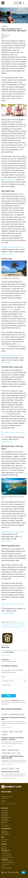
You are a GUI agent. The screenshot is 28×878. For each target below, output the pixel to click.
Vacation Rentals (4, 831)
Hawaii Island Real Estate (5, 817)
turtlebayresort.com (6, 541)
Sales (18, 753)
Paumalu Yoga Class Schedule (9, 355)
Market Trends (6, 753)
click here (4, 414)
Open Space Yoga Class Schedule (10, 247)
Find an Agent (3, 846)
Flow (15, 623)
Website (3, 655)
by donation (9, 309)
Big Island (4, 731)
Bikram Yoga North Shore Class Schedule (12, 604)
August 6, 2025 (13, 778)
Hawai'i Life (5, 33)
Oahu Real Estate (4, 814)
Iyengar (23, 623)
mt (2, 625)
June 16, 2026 (9, 727)
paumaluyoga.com (6, 362)
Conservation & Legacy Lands (8, 862)
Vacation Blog (3, 841)
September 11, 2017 (5, 35)
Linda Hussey (3, 746)
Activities (18, 622)
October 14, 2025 (10, 764)
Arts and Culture (13, 714)
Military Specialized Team (7, 860)
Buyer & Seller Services (6, 855)
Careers (2, 866)
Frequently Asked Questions (6, 867)
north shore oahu (7, 625)
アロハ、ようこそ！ (5, 824)
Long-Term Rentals (4, 832)
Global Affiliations (5, 864)
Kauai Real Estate (4, 812)
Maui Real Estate (4, 815)
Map (22, 247)
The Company (5, 851)
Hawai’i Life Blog (4, 839)
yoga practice (13, 627)
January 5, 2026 (10, 746)
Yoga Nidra (6, 627)
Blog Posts (8, 655)
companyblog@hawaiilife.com (17, 650)
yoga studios (19, 627)
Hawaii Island (18, 731)
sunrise (13, 625)
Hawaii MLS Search (4, 810)
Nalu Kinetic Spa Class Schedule (10, 532)
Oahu (7, 623)
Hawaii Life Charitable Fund (7, 857)
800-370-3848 (6, 792)
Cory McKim (3, 727)
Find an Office (4, 798)
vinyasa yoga (22, 625)
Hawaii (22, 622)
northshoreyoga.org (6, 442)
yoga (2, 627)
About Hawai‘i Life (5, 850)
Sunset (16, 625)
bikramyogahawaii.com (8, 613)
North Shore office (9, 179)
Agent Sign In (3, 800)
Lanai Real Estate (4, 819)
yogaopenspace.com (7, 254)
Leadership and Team (6, 853)
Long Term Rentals (4, 825)
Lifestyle (4, 26)
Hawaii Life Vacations (5, 778)
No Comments (4, 36)
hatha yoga (18, 623)
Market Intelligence (13, 750)
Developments (4, 822)
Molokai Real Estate (5, 820)
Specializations (4, 859)
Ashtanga (11, 623)
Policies (16, 803)
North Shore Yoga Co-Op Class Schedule (12, 432)
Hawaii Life (3, 764)
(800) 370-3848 (9, 652)
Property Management (5, 834)
